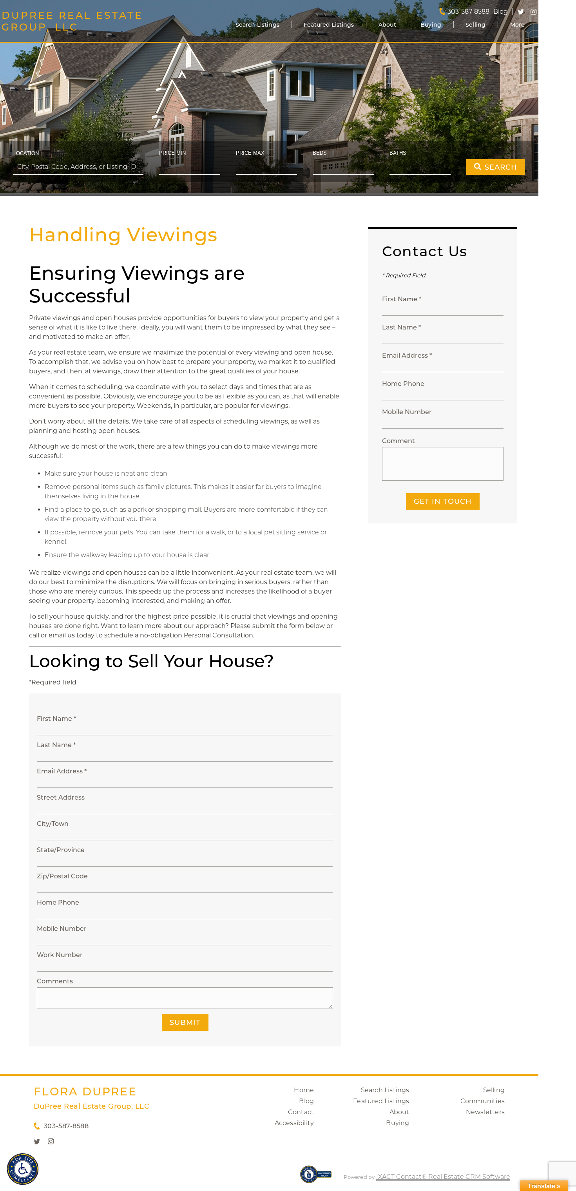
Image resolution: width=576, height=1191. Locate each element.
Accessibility (294, 1123)
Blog (306, 1101)
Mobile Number (62, 928)
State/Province (61, 850)
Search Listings (257, 24)
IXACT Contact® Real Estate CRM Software (443, 1176)
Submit (185, 1022)
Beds (320, 153)
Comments (55, 981)
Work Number (60, 955)
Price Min (172, 153)
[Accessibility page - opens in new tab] (316, 1178)
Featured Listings (329, 24)
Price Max (250, 153)
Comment (398, 441)
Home (304, 1090)
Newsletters (485, 1112)
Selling (475, 24)
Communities (482, 1101)
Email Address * (62, 771)
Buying (430, 24)
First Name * (56, 718)
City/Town (53, 823)
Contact (301, 1112)
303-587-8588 (468, 12)
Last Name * (56, 745)
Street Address (61, 797)
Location (26, 153)
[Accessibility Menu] (23, 1169)
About (387, 24)
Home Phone (58, 902)
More (517, 24)
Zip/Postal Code (62, 876)
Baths (397, 153)
